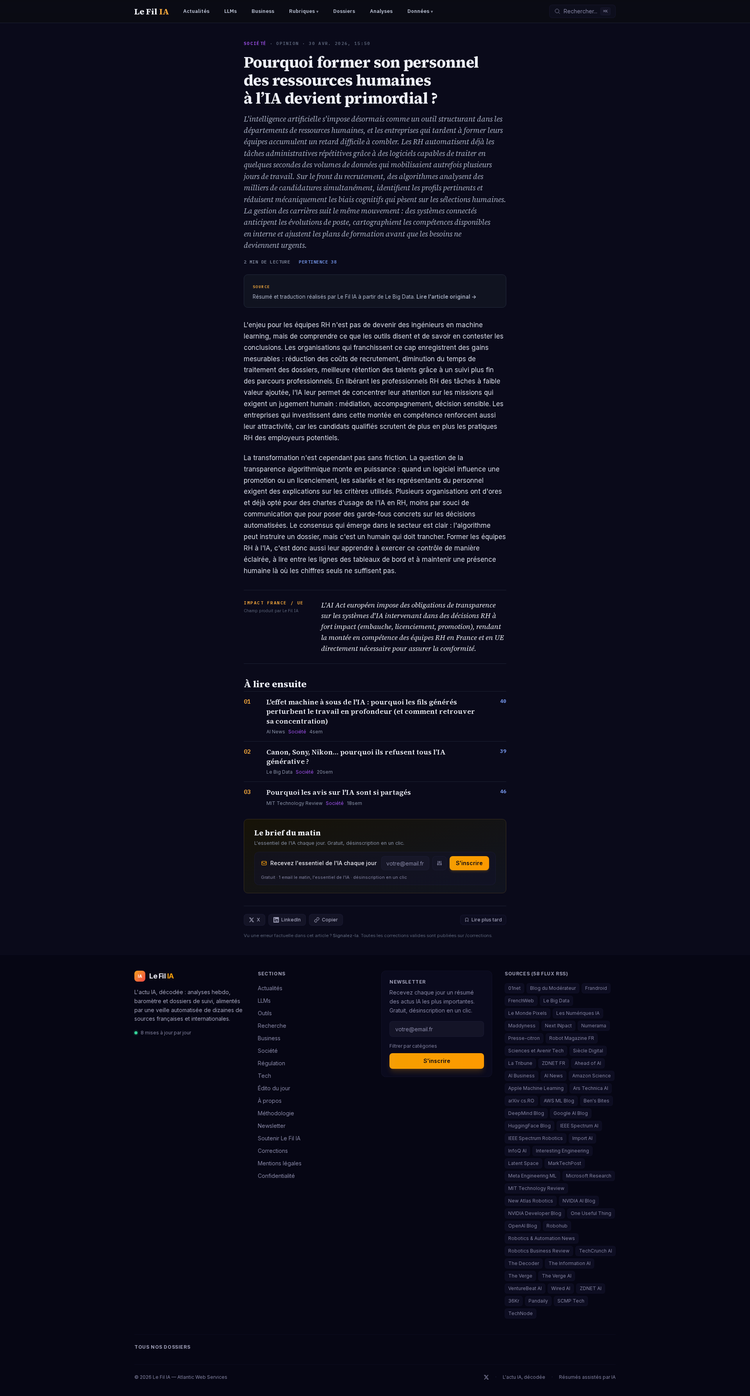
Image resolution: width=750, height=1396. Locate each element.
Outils (265, 1013)
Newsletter (272, 1125)
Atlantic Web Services (202, 1377)
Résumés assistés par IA (587, 1377)
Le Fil (151, 11)
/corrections (478, 935)
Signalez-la (346, 935)
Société (255, 43)
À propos (270, 1100)
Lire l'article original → (446, 297)
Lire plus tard (486, 920)
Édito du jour (274, 1088)
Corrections (273, 1150)
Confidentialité (276, 1175)
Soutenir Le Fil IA (279, 1138)
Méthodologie (276, 1113)
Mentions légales (280, 1163)
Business (269, 1038)
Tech (264, 1075)
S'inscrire (469, 863)
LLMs (264, 1000)
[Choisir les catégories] (439, 863)
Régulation (271, 1063)
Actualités (270, 988)
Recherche (272, 1025)
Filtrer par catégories (413, 1046)
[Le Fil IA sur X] (486, 1377)
